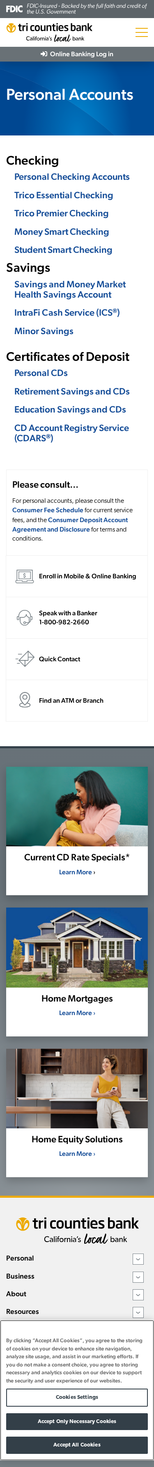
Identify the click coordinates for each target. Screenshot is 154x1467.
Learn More (75, 872)
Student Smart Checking (63, 249)
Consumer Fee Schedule (47, 510)
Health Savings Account (62, 294)
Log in (81, 54)
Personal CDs (41, 372)
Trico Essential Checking (63, 195)
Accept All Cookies (76, 1445)
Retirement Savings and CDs (72, 391)
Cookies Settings (77, 1397)
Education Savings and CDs (70, 409)
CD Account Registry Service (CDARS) (71, 432)
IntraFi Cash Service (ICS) (67, 312)
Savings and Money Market (70, 284)
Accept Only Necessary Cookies (77, 1421)
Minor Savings (44, 330)
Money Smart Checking (61, 231)
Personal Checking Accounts (72, 176)
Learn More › (77, 1013)
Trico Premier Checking (61, 213)
